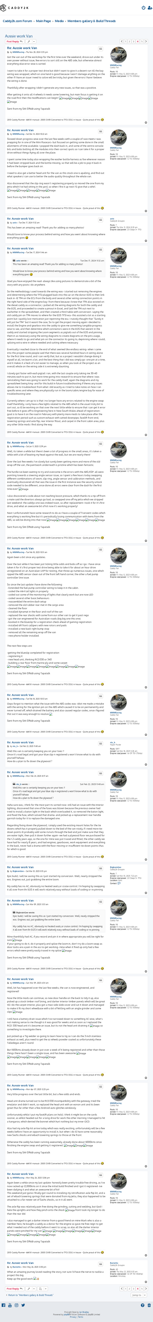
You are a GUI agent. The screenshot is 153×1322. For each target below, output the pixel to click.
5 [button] (142, 41)
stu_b (112, 742)
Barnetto (114, 1263)
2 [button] (129, 41)
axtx (112, 219)
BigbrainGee (115, 867)
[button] (122, 41)
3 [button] (133, 41)
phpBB (66, 1314)
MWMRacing (115, 65)
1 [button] (125, 41)
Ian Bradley (84, 1312)
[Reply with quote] (100, 48)
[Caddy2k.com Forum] (14, 7)
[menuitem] (143, 8)
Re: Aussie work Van (22, 48)
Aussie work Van (19, 36)
